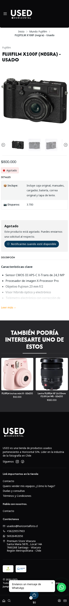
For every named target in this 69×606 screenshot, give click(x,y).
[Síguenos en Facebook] (22, 461)
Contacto (8, 481)
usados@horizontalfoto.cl (22, 526)
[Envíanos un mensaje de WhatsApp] (61, 587)
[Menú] (5, 14)
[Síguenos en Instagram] (17, 461)
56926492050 (15, 536)
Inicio (21, 31)
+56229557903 (16, 531)
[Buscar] (9, 599)
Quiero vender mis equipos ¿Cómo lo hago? (29, 486)
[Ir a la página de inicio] (21, 14)
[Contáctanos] (65, 599)
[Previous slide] (4, 145)
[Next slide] (65, 145)
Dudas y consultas (14, 491)
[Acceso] (59, 599)
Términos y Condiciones (17, 496)
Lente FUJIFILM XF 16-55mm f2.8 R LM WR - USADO (37, 395)
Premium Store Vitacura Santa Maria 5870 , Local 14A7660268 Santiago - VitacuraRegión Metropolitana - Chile (24, 546)
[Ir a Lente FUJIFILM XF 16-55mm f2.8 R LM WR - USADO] (37, 374)
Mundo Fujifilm (38, 31)
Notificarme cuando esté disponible (33, 244)
